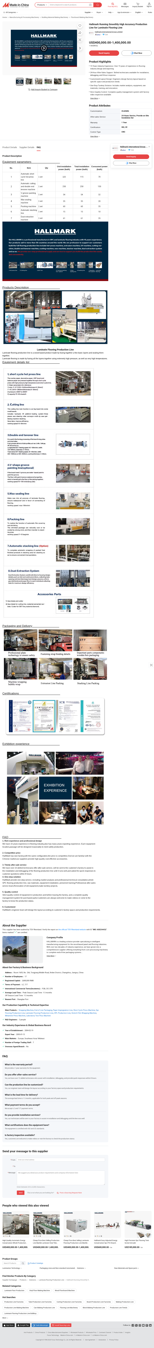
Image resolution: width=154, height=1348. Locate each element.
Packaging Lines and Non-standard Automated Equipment (61, 1268)
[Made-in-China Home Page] (15, 4)
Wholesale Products (77, 1332)
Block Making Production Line (94, 1307)
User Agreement (90, 1340)
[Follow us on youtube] (143, 1325)
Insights (127, 1332)
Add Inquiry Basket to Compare (44, 89)
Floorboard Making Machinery (82, 17)
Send (20, 1193)
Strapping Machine (26, 1010)
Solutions (80, 1268)
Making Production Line (125, 1302)
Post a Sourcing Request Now (69, 1193)
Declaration (102, 1340)
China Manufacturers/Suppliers (58, 1332)
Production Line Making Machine (16, 1307)
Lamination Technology (11, 1268)
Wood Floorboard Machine (65, 1290)
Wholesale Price (91, 1332)
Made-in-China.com (66, 1335)
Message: (12, 1172)
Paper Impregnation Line (63, 1010)
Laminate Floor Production (14, 1290)
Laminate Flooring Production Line (39, 1013)
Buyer (99, 12)
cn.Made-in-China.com (99, 1335)
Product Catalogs (36, 1263)
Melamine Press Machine (15, 1015)
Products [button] (41, 4)
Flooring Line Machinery (69, 1307)
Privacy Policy (113, 1340)
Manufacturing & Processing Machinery (24, 17)
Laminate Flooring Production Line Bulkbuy (20, 1313)
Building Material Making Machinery (55, 17)
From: (13, 1160)
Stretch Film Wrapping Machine (83, 1013)
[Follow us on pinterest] (147, 1325)
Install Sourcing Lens (62, 1325)
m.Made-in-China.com (83, 1335)
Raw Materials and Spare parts (125, 1268)
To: (14, 1166)
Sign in (149, 6)
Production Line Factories (13, 1302)
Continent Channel (105, 1332)
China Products (40, 1332)
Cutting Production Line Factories (69, 1302)
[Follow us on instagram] (140, 1325)
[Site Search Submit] (97, 4)
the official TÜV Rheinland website (72, 929)
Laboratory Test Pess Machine (38, 1015)
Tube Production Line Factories (40, 1302)
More (4, 1318)
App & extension (123, 12)
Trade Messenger (40, 1325)
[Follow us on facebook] (133, 1325)
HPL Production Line (62, 1013)
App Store (8, 1325)
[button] (90, 5)
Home (4, 17)
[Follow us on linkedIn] (150, 1325)
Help (110, 12)
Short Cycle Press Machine (84, 1010)
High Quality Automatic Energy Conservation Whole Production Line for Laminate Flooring (14, 1243)
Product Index (118, 1332)
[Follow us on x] (136, 1325)
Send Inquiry (104, 53)
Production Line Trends (118, 1307)
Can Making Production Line (44, 1307)
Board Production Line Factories (99, 1302)
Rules (150, 12)
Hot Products (28, 1332)
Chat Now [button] (138, 53)
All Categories (11, 12)
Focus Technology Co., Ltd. (60, 1340)
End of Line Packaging (43, 1010)
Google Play (23, 1325)
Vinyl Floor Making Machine (39, 1290)
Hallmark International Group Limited (108, 32)
